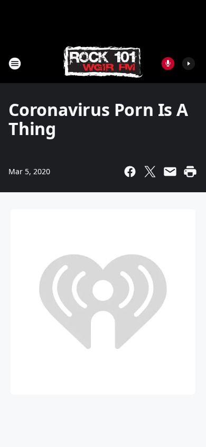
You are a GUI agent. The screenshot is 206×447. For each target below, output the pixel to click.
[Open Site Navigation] (14, 63)
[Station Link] (103, 63)
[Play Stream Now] (188, 63)
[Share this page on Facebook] (130, 171)
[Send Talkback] (168, 63)
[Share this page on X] (150, 171)
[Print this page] (190, 171)
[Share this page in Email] (170, 171)
